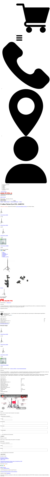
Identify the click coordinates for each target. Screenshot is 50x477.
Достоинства (2, 421)
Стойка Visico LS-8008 (4, 334)
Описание (4, 253)
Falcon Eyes (9, 302)
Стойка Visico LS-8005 (4, 235)
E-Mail (1, 418)
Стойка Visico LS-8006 (4, 225)
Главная (1, 201)
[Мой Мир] (4, 250)
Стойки (20, 201)
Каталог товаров (7, 201)
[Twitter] (2, 250)
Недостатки (2, 425)
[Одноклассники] (3, 250)
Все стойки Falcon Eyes (4, 323)
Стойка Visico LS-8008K (4, 245)
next (2, 287)
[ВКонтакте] (1, 250)
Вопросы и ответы (5, 256)
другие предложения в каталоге (21, 206)
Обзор (3, 252)
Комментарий (3, 430)
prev (1, 287)
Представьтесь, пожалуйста (5, 416)
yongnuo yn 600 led (13, 368)
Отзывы (3, 255)
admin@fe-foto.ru (6, 468)
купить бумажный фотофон (21, 368)
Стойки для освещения (14, 201)
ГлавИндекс (8, 473)
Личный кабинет (3, 191)
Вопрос (1, 448)
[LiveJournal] (5, 250)
